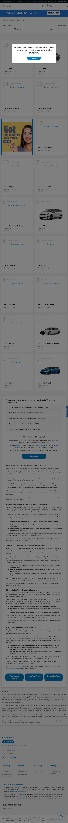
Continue (34, 58)
